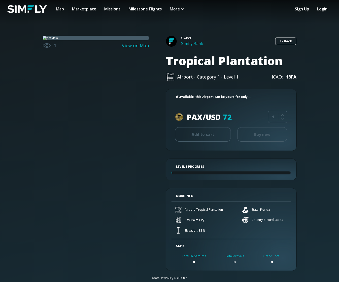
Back (288, 41)
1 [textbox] (273, 116)
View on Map (135, 45)
